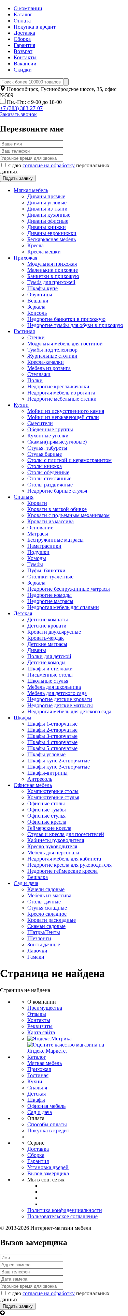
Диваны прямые (46, 196)
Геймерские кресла (49, 828)
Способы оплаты (47, 1124)
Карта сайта (41, 1032)
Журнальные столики (52, 356)
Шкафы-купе (42, 288)
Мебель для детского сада (57, 693)
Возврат (23, 51)
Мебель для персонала (53, 852)
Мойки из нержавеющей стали (63, 417)
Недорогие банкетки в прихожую (66, 319)
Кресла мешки (44, 251)
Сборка (22, 39)
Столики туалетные (50, 576)
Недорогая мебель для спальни (63, 607)
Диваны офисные (47, 221)
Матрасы (37, 534)
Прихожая (25, 258)
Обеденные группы (50, 429)
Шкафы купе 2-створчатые (58, 760)
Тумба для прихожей (51, 282)
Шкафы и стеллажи (50, 668)
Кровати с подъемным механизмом (68, 515)
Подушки (38, 552)
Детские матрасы (47, 644)
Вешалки (37, 301)
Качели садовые (46, 889)
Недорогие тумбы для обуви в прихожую (75, 325)
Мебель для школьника (54, 687)
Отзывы (36, 1014)
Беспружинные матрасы (55, 540)
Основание (40, 527)
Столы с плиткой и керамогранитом (69, 460)
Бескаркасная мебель (51, 239)
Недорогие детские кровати (59, 699)
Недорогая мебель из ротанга (61, 393)
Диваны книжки (46, 227)
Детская (23, 613)
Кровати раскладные (51, 920)
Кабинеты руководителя (55, 840)
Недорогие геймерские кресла (62, 871)
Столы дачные (44, 901)
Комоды (36, 558)
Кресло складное (47, 914)
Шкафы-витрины (47, 773)
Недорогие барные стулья (57, 491)
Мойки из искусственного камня (65, 411)
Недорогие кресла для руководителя (69, 865)
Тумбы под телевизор (52, 350)
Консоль (37, 313)
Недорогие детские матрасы (60, 705)
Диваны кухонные (48, 215)
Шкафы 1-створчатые (52, 724)
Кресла (35, 245)
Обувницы (39, 294)
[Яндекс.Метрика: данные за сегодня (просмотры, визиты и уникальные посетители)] (49, 1039)
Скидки (23, 70)
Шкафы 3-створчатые (52, 736)
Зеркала (36, 307)
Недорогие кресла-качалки (58, 386)
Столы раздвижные (50, 484)
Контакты (25, 57)
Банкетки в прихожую (53, 276)
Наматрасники (44, 546)
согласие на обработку (49, 165)
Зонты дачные (43, 944)
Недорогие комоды (49, 595)
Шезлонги (39, 938)
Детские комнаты (47, 619)
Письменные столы (50, 675)
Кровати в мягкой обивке (57, 509)
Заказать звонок (18, 114)
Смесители (40, 423)
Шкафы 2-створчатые (52, 730)
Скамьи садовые (46, 926)
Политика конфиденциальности (64, 1210)
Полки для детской (49, 656)
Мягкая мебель (31, 190)
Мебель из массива (49, 895)
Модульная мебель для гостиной (65, 343)
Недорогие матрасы (50, 601)
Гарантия (24, 45)
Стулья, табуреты (47, 448)
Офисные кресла (46, 822)
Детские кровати (47, 626)
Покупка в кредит (35, 27)
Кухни (21, 405)
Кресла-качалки (45, 362)
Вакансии (25, 63)
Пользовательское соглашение (62, 1216)
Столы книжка (44, 466)
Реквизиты (40, 1026)
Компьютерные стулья (53, 797)
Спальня (23, 497)
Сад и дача (26, 883)
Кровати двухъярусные (54, 632)
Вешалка (37, 877)
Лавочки (37, 951)
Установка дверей (48, 1167)
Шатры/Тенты (43, 932)
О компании (28, 8)
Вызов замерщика (48, 1173)
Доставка (24, 33)
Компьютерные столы (53, 791)
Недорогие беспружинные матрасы (68, 589)
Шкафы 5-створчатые (52, 748)
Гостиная (24, 331)
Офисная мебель (33, 785)
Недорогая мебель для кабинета (64, 859)
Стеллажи (39, 374)
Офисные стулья (46, 816)
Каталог (23, 14)
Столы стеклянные (49, 478)
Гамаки (35, 957)
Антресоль (39, 779)
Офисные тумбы (46, 809)
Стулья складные (47, 908)
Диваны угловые (47, 202)
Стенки (36, 337)
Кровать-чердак (45, 638)
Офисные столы (46, 803)
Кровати (37, 503)
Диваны (36, 650)
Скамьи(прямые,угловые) (57, 442)
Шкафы (22, 718)
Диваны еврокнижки (51, 233)
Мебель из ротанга (49, 368)
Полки (35, 380)
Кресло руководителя (52, 846)
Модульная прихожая (52, 264)
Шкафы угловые (46, 754)
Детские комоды (46, 662)
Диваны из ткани (47, 209)
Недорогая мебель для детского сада (69, 711)
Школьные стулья (47, 681)
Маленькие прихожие (52, 270)
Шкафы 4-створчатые (52, 742)
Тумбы (35, 564)
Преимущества (44, 1008)
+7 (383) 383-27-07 (21, 108)
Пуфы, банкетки (46, 570)
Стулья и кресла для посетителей (65, 834)
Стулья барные (44, 454)
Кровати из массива (50, 521)
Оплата (22, 21)
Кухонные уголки (48, 435)
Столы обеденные (48, 472)
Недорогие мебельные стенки (62, 399)
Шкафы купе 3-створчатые (58, 767)
